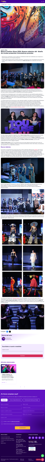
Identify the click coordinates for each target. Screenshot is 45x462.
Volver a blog (4, 4)
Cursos (2, 441)
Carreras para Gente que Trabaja (7, 440)
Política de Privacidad (22, 460)
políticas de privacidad (15, 421)
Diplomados (3, 443)
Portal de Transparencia (30, 460)
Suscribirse (22, 355)
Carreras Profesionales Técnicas (7, 438)
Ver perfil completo (9, 339)
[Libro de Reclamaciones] (36, 449)
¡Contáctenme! (22, 427)
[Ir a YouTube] (36, 438)
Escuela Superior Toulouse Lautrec (18, 107)
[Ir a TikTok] (39, 438)
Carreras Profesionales (5, 437)
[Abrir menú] (43, 1)
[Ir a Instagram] (33, 438)
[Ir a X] (43, 438)
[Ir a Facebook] (30, 438)
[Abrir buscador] (41, 1)
